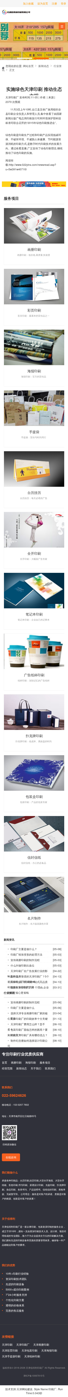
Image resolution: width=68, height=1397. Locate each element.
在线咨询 (11, 1157)
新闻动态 (43, 66)
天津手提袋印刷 (11, 1356)
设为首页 (42, 3)
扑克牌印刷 (34, 735)
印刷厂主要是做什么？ (24, 949)
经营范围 (7, 1068)
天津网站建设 (24, 1389)
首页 (4, 1062)
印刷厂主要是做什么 (22, 1008)
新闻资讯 (9, 939)
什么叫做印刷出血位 (22, 965)
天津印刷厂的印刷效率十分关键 (29, 1019)
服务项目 (45, 1062)
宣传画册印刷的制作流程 (25, 960)
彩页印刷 (34, 310)
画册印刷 (34, 249)
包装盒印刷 (34, 796)
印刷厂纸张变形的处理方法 (26, 954)
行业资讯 (9, 993)
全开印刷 (34, 553)
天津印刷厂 (16, 13)
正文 (12, 70)
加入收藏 (28, 3)
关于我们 (36, 1068)
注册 (54, 3)
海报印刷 (34, 370)
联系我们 (50, 1068)
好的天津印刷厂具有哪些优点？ (29, 1035)
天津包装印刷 (29, 1350)
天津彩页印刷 (10, 1350)
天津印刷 (7, 1344)
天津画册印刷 (41, 1344)
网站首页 (28, 66)
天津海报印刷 (49, 1350)
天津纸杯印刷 (32, 1356)
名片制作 (34, 918)
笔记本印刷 (34, 614)
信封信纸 (34, 857)
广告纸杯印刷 (34, 674)
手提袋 (34, 431)
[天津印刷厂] (34, 56)
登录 (63, 3)
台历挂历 (34, 492)
